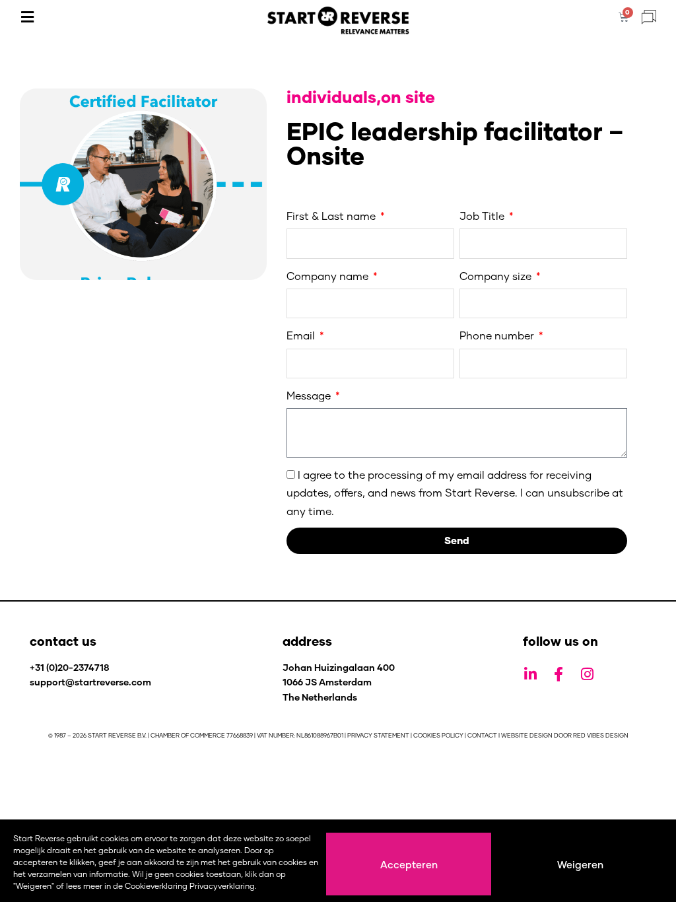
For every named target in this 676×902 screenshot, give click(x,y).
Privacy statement (378, 735)
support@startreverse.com (90, 681)
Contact (482, 735)
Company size (496, 275)
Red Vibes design (600, 735)
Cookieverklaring (156, 886)
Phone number (498, 335)
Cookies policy (438, 735)
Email (302, 335)
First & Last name (332, 215)
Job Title (483, 215)
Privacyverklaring (222, 886)
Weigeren (580, 864)
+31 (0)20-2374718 (70, 667)
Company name (329, 275)
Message (310, 395)
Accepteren (409, 864)
